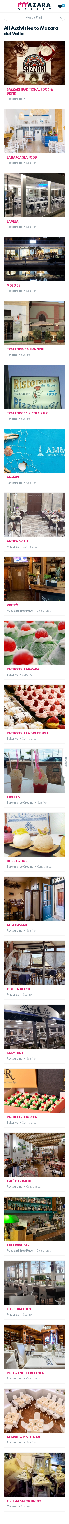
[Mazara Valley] (34, 6)
